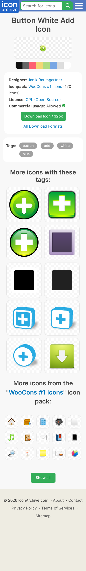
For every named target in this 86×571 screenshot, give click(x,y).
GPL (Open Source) (43, 99)
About (58, 500)
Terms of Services (57, 508)
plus (26, 154)
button (28, 145)
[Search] (67, 5)
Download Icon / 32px (43, 116)
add (47, 145)
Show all (43, 477)
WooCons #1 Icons (45, 86)
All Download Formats (43, 126)
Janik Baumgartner (45, 80)
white (65, 145)
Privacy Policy (24, 508)
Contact (75, 500)
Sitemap (43, 516)
